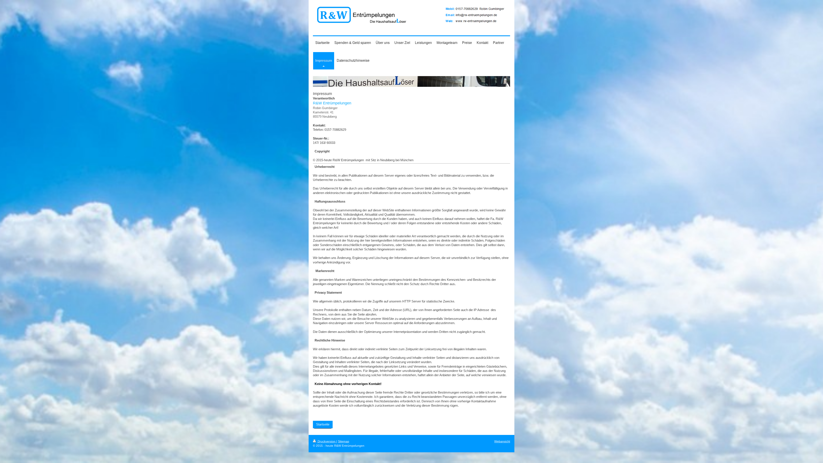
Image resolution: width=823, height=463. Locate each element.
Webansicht (502, 441)
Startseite (322, 424)
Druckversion (326, 441)
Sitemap (343, 441)
